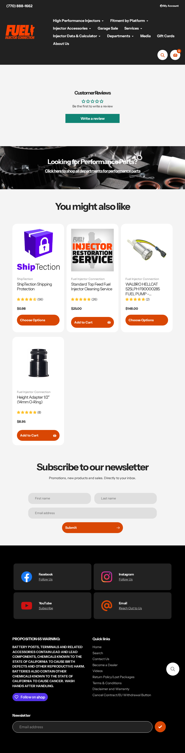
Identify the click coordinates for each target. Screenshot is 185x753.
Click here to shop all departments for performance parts (92, 171)
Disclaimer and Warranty (111, 689)
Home (97, 647)
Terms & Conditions (107, 683)
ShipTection (25, 279)
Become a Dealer (105, 665)
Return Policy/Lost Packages (113, 677)
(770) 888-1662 (19, 6)
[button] (172, 669)
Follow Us (46, 579)
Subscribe (46, 608)
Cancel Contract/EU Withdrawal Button (121, 695)
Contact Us (100, 659)
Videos (97, 671)
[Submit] (160, 726)
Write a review (93, 118)
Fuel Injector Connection (88, 279)
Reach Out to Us (130, 608)
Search (97, 653)
